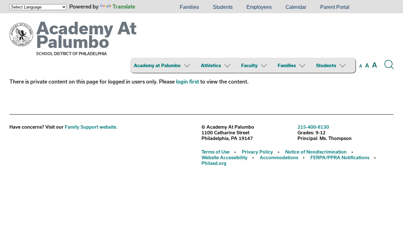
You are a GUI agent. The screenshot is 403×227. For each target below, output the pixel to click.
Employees (259, 7)
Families (189, 7)
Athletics (211, 65)
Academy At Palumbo (86, 34)
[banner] (201, 45)
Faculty (249, 65)
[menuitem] (151, 7)
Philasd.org (214, 163)
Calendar (296, 7)
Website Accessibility (224, 157)
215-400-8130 (313, 127)
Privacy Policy (257, 151)
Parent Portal (334, 7)
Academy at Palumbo (157, 65)
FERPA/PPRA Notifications (339, 157)
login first (187, 81)
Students (223, 7)
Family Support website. (91, 127)
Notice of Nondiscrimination (316, 151)
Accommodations (279, 157)
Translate (123, 6)
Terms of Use (216, 151)
